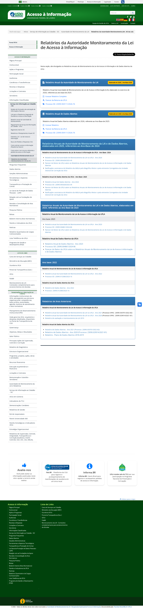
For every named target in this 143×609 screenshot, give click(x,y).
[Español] (122, 20)
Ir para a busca (35, 5)
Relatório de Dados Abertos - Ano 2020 (61, 332)
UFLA (11, 274)
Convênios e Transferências (19, 82)
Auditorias (13, 78)
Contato (132, 23)
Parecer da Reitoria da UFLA (56, 100)
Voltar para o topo (128, 499)
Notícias (12, 227)
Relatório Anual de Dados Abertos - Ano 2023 (64, 244)
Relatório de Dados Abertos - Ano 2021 (59, 330)
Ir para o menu (24, 5)
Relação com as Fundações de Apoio (20, 198)
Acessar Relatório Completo (56, 96)
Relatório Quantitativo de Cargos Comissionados (21, 233)
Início (26, 32)
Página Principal (15, 61)
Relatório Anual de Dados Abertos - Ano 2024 (62, 182)
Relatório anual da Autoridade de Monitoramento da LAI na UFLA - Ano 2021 (73, 313)
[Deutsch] (126, 20)
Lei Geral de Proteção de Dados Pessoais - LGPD (21, 192)
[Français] (133, 20)
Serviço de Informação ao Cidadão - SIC (44, 32)
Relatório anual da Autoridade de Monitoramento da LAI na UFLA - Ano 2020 (73, 315)
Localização (124, 23)
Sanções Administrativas (18, 173)
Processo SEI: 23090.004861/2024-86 (58, 227)
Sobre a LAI (114, 23)
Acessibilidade (104, 6)
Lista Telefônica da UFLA (18, 238)
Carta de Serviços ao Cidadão (20, 257)
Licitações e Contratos (17, 91)
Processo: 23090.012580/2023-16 (57, 291)
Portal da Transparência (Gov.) (20, 270)
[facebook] (127, 17)
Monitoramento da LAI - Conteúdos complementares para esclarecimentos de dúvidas (22, 285)
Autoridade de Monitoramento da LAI (75, 32)
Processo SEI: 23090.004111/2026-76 (60, 104)
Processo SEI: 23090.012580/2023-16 (58, 276)
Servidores (13, 96)
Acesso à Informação (16, 47)
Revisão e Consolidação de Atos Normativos (21, 204)
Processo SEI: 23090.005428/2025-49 (58, 160)
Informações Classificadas (19, 100)
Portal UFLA (13, 42)
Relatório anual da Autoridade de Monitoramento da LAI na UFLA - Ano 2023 (73, 224)
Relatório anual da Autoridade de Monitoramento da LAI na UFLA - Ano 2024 (73, 158)
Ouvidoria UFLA (15, 265)
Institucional (14, 65)
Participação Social (16, 74)
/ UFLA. (129, 607)
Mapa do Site (125, 6)
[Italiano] (129, 20)
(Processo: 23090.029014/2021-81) (92, 332)
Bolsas (11, 214)
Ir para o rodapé (47, 5)
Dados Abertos (14, 169)
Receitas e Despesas (17, 87)
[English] (118, 20)
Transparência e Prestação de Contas (20, 185)
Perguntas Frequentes (17, 165)
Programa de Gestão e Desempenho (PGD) (17, 244)
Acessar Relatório (52, 125)
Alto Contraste (115, 6)
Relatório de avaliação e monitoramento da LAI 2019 (64, 318)
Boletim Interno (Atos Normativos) (22, 219)
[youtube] (133, 17)
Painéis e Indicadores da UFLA (20, 223)
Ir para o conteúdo (13, 5)
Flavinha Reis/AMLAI (120, 607)
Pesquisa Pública (15, 210)
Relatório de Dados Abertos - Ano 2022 (59, 288)
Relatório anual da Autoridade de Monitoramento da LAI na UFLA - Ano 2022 (73, 274)
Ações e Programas (16, 69)
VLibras (133, 6)
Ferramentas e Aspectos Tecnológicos (18, 179)
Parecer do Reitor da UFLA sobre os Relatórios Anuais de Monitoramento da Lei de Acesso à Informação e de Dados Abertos (89, 250)
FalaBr (11, 278)
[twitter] (130, 17)
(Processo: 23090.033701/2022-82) (87, 330)
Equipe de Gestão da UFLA (101, 23)
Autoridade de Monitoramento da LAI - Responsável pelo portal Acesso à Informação (74, 607)
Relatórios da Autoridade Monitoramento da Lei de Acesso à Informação (87, 45)
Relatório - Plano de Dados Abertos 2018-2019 (64, 335)
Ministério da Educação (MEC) (20, 261)
